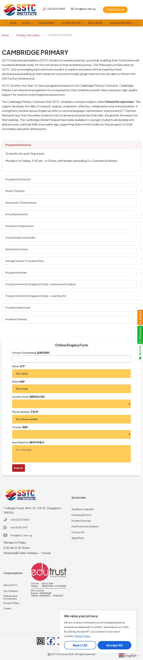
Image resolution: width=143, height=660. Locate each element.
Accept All (114, 645)
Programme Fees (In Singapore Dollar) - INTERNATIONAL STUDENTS (40, 284)
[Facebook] (51, 641)
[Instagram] (40, 641)
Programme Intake (16, 272)
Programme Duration (18, 144)
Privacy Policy (83, 636)
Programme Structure (18, 179)
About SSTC (10, 585)
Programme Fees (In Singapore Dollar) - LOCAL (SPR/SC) (35, 295)
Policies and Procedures (10, 597)
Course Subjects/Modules (20, 237)
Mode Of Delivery (15, 190)
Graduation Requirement (19, 225)
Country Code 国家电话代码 (28, 396)
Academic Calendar (83, 509)
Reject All (80, 645)
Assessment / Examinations (21, 202)
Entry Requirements (16, 214)
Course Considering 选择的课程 (31, 352)
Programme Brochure (18, 307)
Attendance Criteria (16, 249)
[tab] (71, 145)
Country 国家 (20, 427)
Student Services (81, 520)
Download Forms (81, 514)
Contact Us (78, 532)
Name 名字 (18, 366)
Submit (18, 467)
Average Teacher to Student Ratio (24, 260)
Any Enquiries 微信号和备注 (28, 442)
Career (7, 608)
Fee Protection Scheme (85, 526)
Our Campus (10, 590)
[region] (97, 631)
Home (5, 35)
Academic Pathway (16, 319)
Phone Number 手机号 (25, 411)
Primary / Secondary (28, 35)
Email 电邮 (18, 381)
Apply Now (78, 537)
